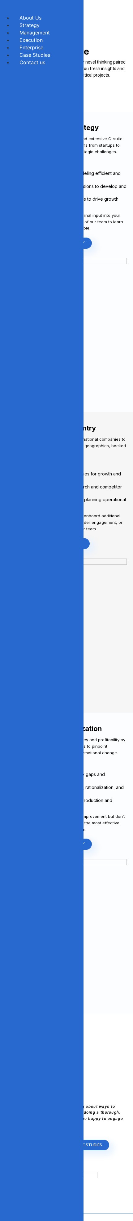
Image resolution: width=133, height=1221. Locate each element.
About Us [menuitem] (30, 18)
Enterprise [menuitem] (31, 47)
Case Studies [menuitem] (34, 55)
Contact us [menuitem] (32, 62)
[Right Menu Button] (6, 8)
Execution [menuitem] (31, 40)
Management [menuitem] (34, 32)
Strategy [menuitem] (29, 25)
